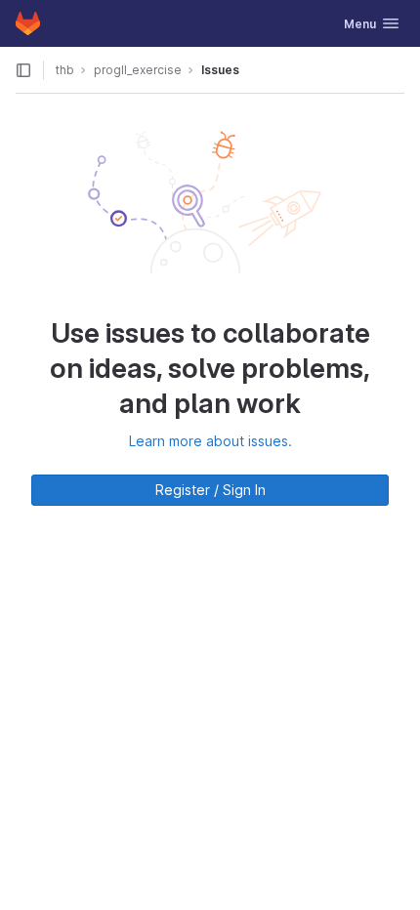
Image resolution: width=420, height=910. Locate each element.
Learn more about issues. (210, 441)
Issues (220, 69)
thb (65, 69)
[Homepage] (28, 23)
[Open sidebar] (23, 70)
